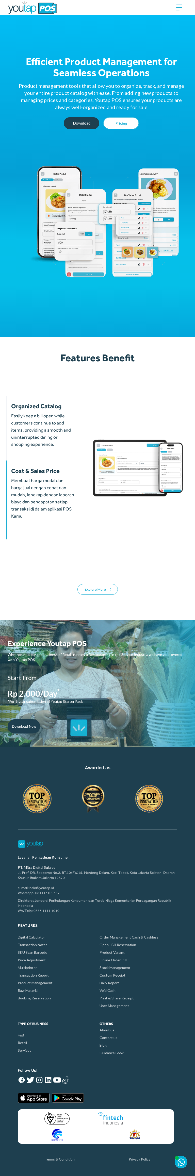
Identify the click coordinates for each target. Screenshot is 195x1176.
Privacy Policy (139, 1159)
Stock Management (115, 967)
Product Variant (112, 952)
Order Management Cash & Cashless (129, 937)
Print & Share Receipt (117, 998)
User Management (114, 1005)
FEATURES (28, 925)
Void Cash (108, 990)
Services (24, 1050)
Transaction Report (33, 975)
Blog (103, 1045)
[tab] (40, 428)
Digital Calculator (31, 937)
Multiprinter (27, 967)
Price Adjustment (32, 960)
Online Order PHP (114, 960)
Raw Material (28, 990)
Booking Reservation (34, 998)
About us (107, 1030)
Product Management (35, 983)
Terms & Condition (60, 1159)
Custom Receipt (112, 975)
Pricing (121, 123)
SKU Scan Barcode (32, 952)
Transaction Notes (32, 945)
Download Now (24, 726)
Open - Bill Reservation (118, 945)
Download (81, 123)
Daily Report (109, 983)
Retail (22, 1043)
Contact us (108, 1037)
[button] (179, 7)
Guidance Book (112, 1053)
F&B (21, 1035)
